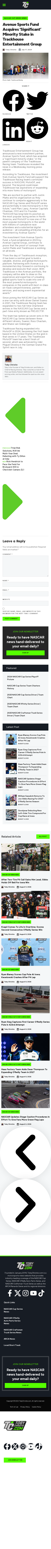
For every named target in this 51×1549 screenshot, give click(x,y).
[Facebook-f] (9, 1293)
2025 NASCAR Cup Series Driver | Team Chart (25, 696)
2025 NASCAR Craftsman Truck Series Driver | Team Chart (24, 714)
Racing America (11, 1517)
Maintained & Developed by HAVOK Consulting (25, 1404)
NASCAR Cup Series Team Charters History (23, 687)
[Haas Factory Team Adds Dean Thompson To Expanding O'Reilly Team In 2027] (11, 768)
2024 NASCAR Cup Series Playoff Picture (22, 678)
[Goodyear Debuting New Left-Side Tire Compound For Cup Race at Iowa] (11, 815)
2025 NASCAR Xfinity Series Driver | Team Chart (23, 705)
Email (6, 590)
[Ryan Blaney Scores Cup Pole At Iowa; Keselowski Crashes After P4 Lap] (11, 739)
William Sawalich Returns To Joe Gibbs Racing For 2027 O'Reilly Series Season (31, 799)
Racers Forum (10, 1542)
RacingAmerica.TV (12, 1523)
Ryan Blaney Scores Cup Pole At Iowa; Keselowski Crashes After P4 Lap (31, 738)
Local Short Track (12, 1345)
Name (6, 581)
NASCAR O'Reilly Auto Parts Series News (16, 922)
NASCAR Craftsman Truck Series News (13, 1331)
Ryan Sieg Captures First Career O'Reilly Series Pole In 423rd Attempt (32, 752)
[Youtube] (33, 1293)
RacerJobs (9, 1529)
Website (6, 599)
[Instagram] (25, 1293)
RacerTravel (9, 1535)
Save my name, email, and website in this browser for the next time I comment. (22, 612)
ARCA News (9, 1339)
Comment (8, 554)
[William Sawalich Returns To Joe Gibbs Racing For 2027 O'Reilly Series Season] (11, 800)
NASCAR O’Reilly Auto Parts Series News (12, 1321)
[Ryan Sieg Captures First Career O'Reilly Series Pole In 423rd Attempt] (11, 754)
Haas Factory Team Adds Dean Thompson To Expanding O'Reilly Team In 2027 (32, 767)
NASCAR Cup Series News (15, 18)
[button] (4, 4)
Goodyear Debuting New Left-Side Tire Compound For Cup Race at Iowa (32, 813)
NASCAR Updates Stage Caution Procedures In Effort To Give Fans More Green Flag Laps (32, 783)
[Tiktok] (41, 1293)
